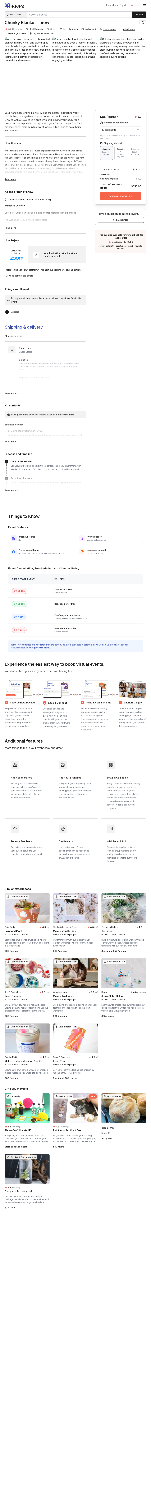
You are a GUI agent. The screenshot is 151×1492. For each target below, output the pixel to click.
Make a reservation (121, 196)
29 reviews (17, 29)
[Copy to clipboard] (142, 22)
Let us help (112, 5)
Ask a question (120, 220)
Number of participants (116, 122)
